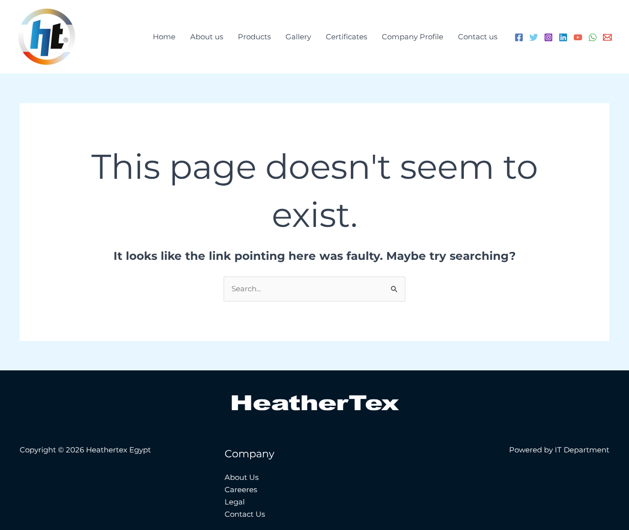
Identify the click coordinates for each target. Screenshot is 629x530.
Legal (235, 501)
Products (254, 36)
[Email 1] (607, 37)
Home (164, 36)
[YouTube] (577, 37)
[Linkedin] (563, 37)
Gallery (298, 36)
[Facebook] (519, 37)
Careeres (241, 489)
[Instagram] (548, 37)
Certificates (346, 36)
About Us (241, 477)
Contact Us (245, 514)
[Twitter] (533, 37)
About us (206, 36)
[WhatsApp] (592, 37)
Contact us (477, 36)
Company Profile (412, 36)
